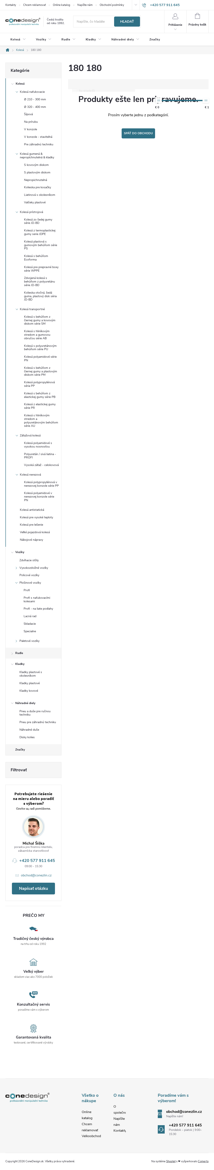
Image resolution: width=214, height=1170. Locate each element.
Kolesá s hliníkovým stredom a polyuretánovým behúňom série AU (41, 420)
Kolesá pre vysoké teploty (36, 517)
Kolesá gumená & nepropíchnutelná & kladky (37, 155)
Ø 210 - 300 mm (35, 99)
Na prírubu (31, 122)
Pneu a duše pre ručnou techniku (35, 713)
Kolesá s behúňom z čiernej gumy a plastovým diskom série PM (40, 371)
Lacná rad (30, 616)
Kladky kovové (28, 691)
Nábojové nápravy (31, 540)
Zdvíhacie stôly (29, 560)
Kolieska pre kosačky (37, 187)
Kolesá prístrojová (31, 212)
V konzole (30, 129)
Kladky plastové (29, 683)
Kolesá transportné (32, 309)
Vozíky (19, 552)
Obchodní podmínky (112, 5)
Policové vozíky (29, 575)
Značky (20, 750)
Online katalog (61, 5)
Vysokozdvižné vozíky (33, 568)
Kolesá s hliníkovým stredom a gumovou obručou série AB (37, 334)
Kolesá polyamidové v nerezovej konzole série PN (39, 496)
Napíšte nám (85, 5)
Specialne (30, 631)
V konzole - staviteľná (38, 137)
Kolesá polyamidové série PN (40, 358)
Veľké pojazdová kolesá (35, 532)
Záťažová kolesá (30, 435)
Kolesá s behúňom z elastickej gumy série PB (39, 395)
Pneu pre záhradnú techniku (37, 722)
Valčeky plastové (35, 202)
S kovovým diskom (36, 165)
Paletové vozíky (29, 641)
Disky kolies (27, 737)
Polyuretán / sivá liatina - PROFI (40, 456)
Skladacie (30, 624)
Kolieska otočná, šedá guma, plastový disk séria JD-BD (40, 296)
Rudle (19, 653)
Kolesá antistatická (32, 510)
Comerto (203, 1161)
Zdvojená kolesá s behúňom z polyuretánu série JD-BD (39, 281)
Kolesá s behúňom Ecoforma (36, 258)
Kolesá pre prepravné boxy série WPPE (41, 269)
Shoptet (171, 1161)
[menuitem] (18, 39)
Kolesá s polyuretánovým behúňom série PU (40, 347)
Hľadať (127, 21)
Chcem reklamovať (34, 5)
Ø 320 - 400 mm (35, 107)
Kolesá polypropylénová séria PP (39, 384)
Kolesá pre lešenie (31, 525)
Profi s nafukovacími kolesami (37, 599)
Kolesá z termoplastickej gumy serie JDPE (39, 232)
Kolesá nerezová (30, 475)
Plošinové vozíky (30, 583)
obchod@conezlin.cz (36, 875)
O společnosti (121, 1109)
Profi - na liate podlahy (38, 609)
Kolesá (20, 84)
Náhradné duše (29, 730)
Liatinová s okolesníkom (39, 195)
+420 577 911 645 (37, 860)
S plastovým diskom (37, 172)
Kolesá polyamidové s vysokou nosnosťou (38, 445)
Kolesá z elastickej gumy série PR (40, 406)
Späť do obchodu (138, 133)
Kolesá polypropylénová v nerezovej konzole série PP (41, 484)
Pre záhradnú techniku (38, 144)
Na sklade (86, 91)
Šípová (28, 114)
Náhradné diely (25, 703)
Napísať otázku (33, 888)
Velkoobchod (91, 1136)
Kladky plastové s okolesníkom (30, 674)
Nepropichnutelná (35, 180)
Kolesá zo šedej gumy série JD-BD (38, 221)
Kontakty (10, 5)
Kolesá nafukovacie (32, 92)
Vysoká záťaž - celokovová (41, 465)
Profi (27, 590)
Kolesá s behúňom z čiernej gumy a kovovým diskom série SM (39, 320)
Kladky (19, 664)
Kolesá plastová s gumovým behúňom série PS (40, 245)
